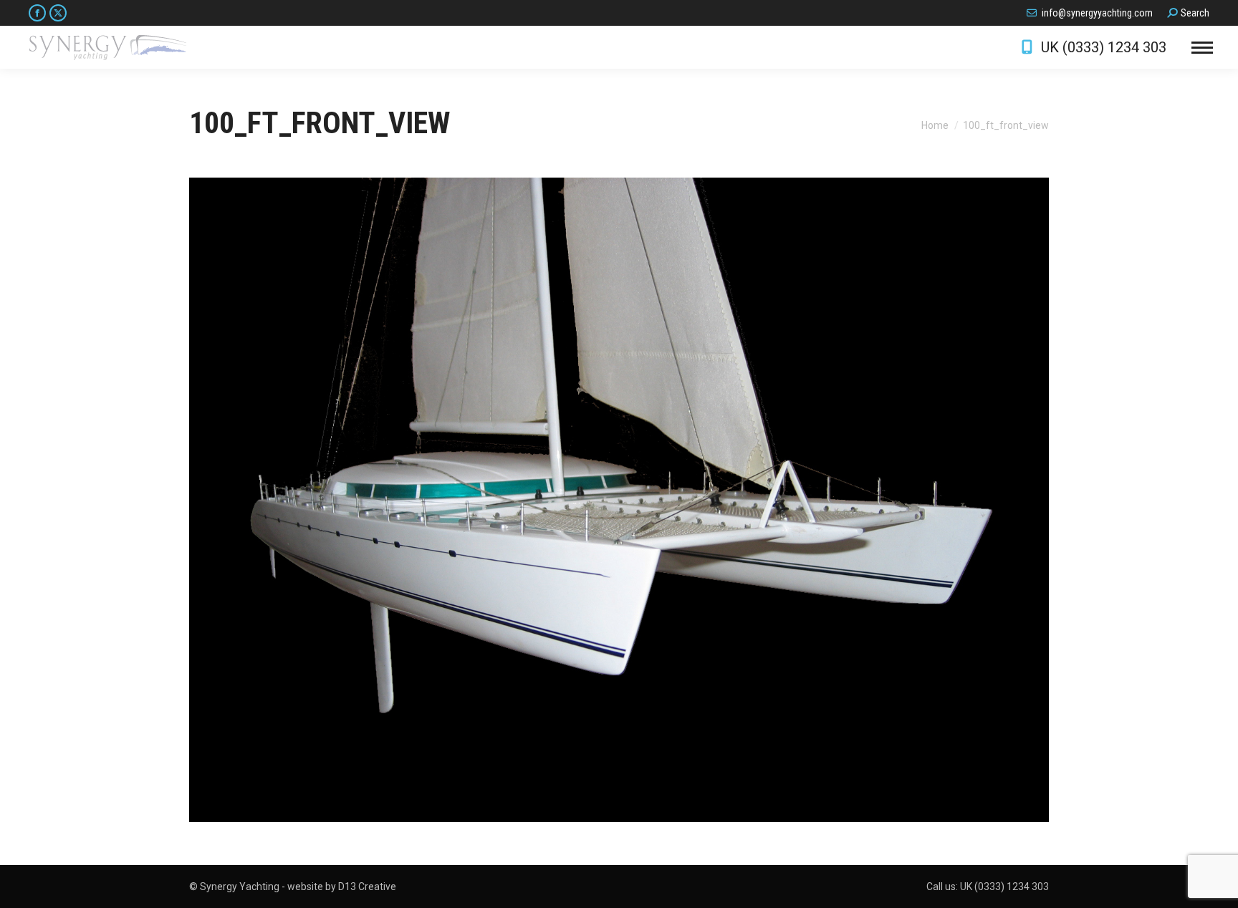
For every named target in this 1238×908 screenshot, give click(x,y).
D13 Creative (367, 886)
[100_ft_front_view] (619, 500)
